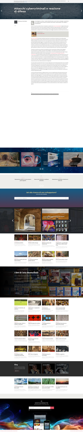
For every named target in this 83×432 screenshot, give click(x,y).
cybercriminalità (34, 38)
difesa (51, 94)
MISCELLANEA (16, 4)
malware (33, 94)
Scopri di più (17, 293)
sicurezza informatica (46, 94)
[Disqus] (50, 109)
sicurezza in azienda (55, 94)
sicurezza (41, 94)
